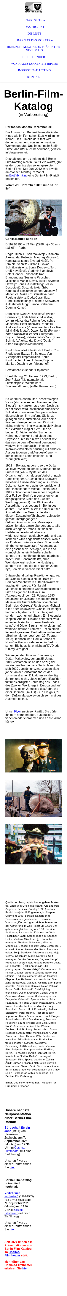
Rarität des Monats (33, 40)
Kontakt (34, 77)
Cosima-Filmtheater (14, 1149)
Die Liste (35, 33)
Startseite (33, 20)
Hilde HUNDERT (34, 57)
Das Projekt (34, 26)
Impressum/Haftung (34, 70)
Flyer (17, 711)
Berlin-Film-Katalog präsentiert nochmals (34, 48)
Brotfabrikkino (18, 175)
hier (12, 1167)
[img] (33, 7)
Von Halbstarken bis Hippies (34, 63)
